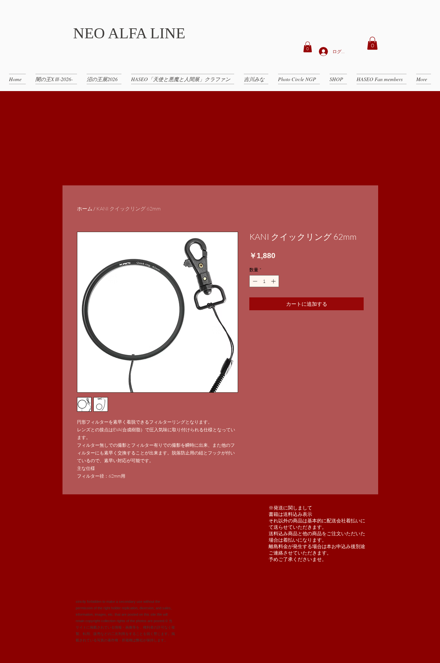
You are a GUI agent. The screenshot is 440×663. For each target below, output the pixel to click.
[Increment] (274, 281)
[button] (307, 47)
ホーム (84, 208)
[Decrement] (254, 281)
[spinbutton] (264, 281)
